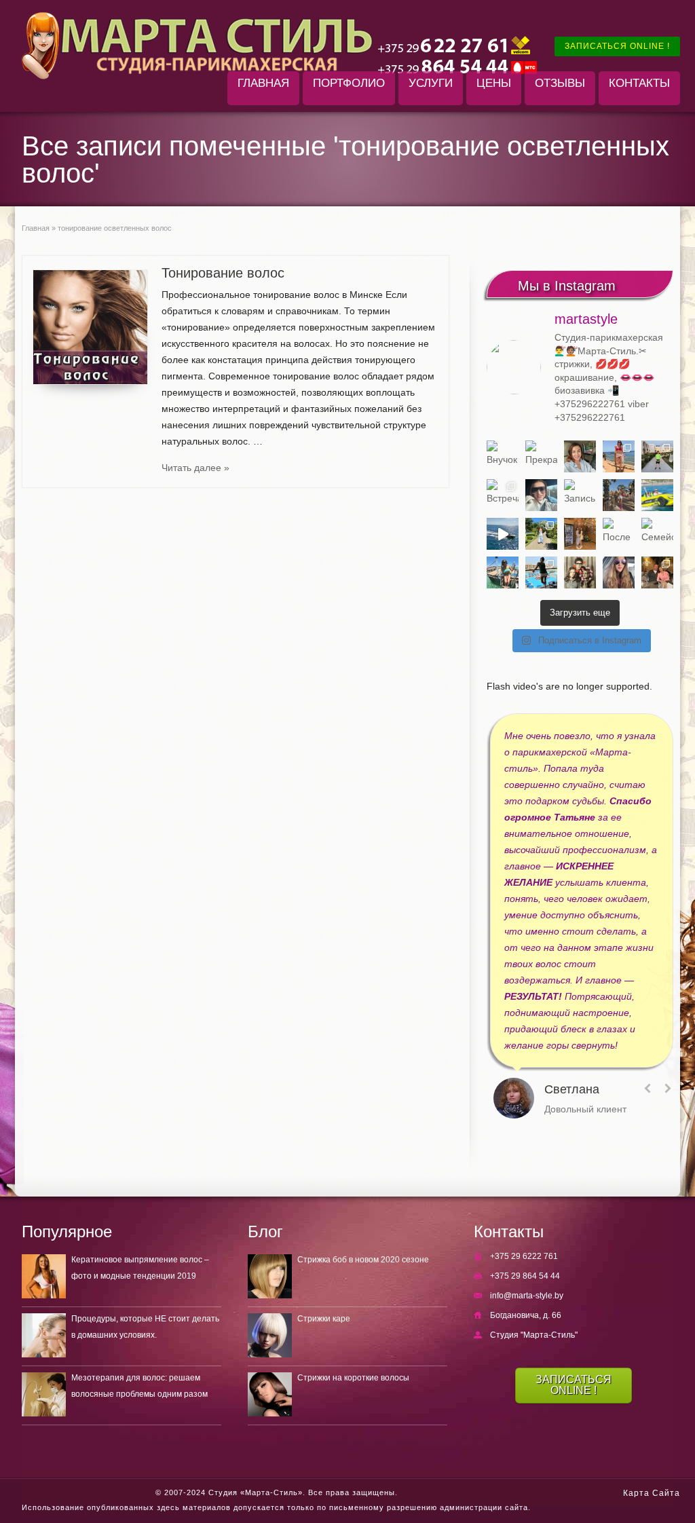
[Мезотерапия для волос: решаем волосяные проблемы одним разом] (44, 1394)
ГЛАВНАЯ (263, 83)
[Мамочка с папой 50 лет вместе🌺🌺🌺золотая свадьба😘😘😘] (580, 572)
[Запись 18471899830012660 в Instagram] (580, 495)
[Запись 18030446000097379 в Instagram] (657, 495)
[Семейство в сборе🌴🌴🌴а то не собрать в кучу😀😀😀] (657, 534)
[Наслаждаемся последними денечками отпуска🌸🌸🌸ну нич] (619, 495)
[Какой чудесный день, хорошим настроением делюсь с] (541, 495)
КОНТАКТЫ (639, 83)
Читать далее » (195, 467)
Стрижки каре (323, 1318)
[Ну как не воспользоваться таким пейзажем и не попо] (541, 534)
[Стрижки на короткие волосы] (270, 1394)
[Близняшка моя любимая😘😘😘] (580, 534)
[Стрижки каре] (270, 1335)
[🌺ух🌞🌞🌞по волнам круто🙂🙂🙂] (503, 534)
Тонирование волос (223, 272)
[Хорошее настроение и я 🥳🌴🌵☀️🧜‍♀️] (503, 572)
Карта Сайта (651, 1493)
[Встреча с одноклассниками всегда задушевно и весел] (503, 495)
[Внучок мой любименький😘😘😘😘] (503, 456)
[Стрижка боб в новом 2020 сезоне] (270, 1276)
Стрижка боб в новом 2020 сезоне (363, 1259)
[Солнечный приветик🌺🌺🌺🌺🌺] (541, 572)
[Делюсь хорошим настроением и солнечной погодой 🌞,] (619, 456)
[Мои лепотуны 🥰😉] (657, 456)
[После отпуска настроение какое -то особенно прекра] (580, 456)
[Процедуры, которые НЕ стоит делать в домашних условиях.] (44, 1335)
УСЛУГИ (431, 83)
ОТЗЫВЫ (560, 83)
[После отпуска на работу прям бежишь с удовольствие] (619, 534)
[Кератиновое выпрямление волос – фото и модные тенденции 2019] (44, 1276)
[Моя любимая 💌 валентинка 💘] (657, 572)
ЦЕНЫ (493, 83)
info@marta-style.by (526, 1295)
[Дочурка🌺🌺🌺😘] (619, 572)
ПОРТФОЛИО (349, 83)
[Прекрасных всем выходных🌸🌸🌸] (541, 456)
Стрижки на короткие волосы (353, 1378)
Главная (36, 228)
